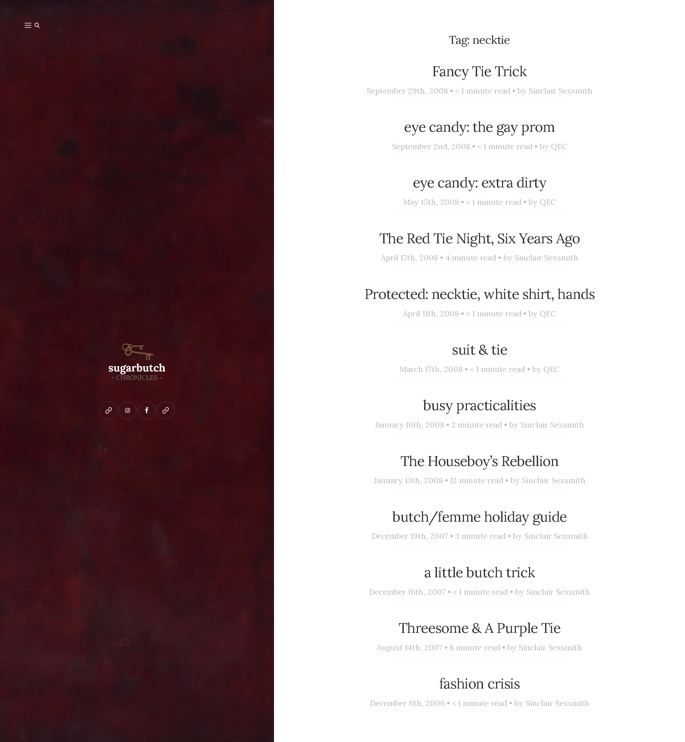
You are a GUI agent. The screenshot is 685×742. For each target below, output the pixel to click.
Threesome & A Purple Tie (480, 628)
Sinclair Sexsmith (560, 91)
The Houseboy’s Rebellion (480, 461)
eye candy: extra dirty (479, 182)
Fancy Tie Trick (479, 71)
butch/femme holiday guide (479, 516)
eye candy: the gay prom (479, 127)
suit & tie (479, 349)
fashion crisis (479, 683)
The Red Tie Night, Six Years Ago (479, 238)
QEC (559, 146)
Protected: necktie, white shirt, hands (479, 294)
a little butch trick (479, 572)
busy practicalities (479, 405)
